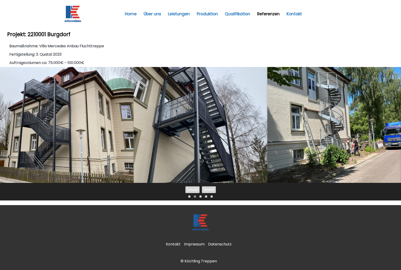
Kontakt (294, 14)
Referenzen (268, 14)
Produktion (207, 14)
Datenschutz (220, 244)
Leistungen (179, 14)
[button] (189, 196)
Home (131, 14)
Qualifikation (237, 14)
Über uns (152, 14)
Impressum (194, 244)
